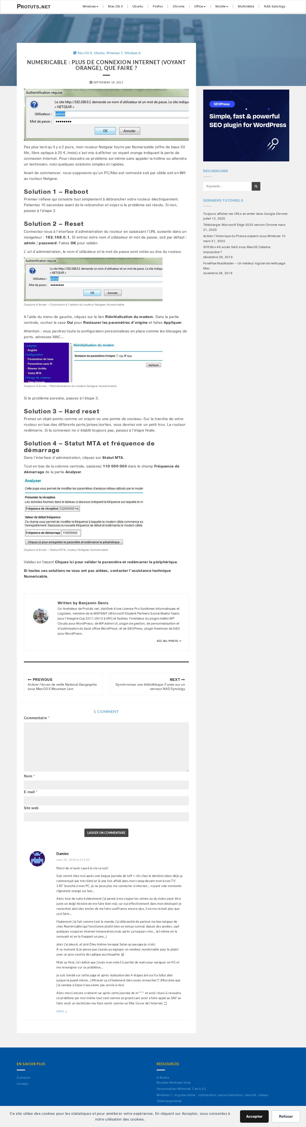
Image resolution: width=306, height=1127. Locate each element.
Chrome (179, 6)
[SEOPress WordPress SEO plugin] (246, 125)
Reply (61, 1011)
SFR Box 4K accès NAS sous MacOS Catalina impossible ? (236, 249)
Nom (29, 776)
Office (198, 6)
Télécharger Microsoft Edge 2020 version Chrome (240, 225)
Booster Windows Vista (174, 1083)
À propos (23, 1078)
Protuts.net (33, 6)
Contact (22, 1084)
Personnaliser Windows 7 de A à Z (181, 1089)
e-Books (163, 1078)
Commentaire (36, 718)
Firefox (158, 6)
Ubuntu (137, 6)
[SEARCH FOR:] (227, 186)
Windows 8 (133, 53)
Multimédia (246, 6)
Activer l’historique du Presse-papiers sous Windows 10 (244, 236)
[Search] (256, 186)
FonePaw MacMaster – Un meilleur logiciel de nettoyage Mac (244, 266)
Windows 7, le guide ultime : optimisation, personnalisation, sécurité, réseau (212, 1095)
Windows (89, 6)
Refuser (286, 1116)
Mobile (220, 6)
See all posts (168, 641)
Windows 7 (114, 53)
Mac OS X (115, 6)
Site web (31, 808)
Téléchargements (169, 1101)
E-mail (30, 792)
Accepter (254, 1116)
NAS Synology (274, 6)
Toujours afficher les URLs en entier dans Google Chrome (245, 214)
